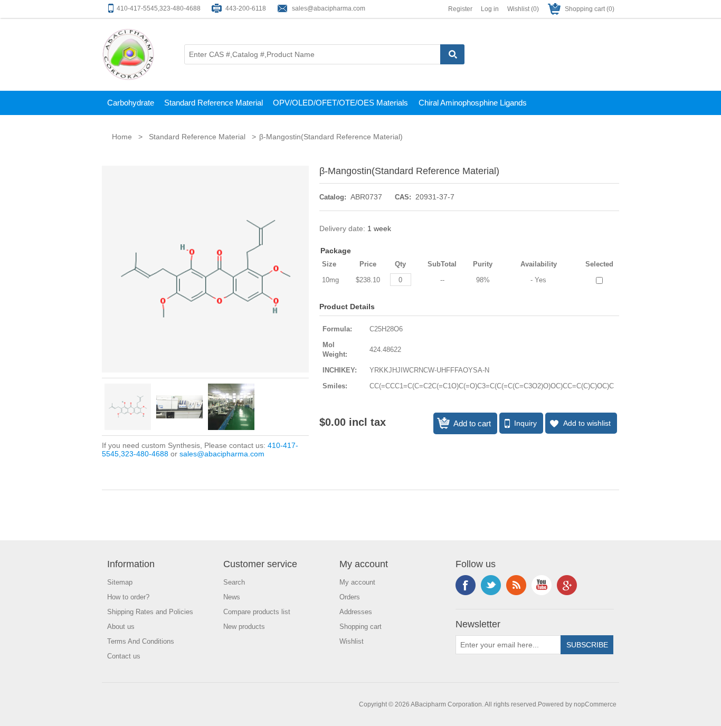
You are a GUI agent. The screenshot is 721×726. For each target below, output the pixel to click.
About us (121, 627)
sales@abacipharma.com (328, 8)
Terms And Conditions (140, 641)
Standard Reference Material (213, 102)
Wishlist (351, 641)
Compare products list (256, 612)
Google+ (567, 585)
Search (234, 582)
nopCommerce (595, 704)
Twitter (491, 585)
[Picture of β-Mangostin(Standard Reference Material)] (128, 407)
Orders (349, 597)
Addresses (355, 612)
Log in (490, 9)
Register (460, 9)
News (231, 597)
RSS (516, 585)
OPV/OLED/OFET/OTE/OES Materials (340, 102)
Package (335, 250)
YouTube (542, 585)
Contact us (123, 656)
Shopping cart (360, 627)
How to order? (128, 597)
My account (357, 582)
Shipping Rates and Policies (150, 612)
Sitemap (119, 582)
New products (244, 627)
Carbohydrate (130, 102)
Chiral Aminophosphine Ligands (473, 102)
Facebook (466, 585)
